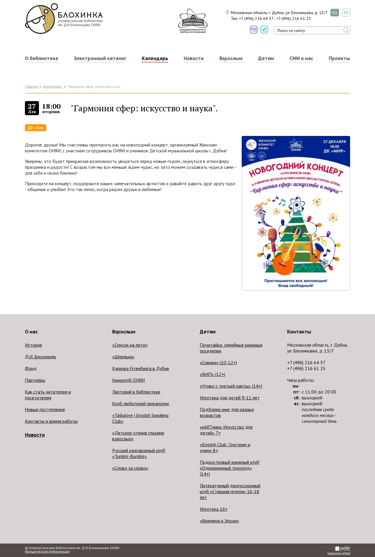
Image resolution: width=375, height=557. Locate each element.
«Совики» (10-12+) (218, 362)
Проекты (339, 58)
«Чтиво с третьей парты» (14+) (231, 386)
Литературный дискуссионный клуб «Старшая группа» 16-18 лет (230, 491)
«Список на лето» (130, 345)
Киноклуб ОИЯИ (128, 380)
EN (346, 12)
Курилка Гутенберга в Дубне (140, 368)
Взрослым (231, 58)
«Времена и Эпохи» (219, 521)
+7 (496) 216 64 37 (256, 18)
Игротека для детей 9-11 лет (230, 398)
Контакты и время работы (51, 421)
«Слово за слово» (130, 468)
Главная (31, 86)
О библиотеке (41, 58)
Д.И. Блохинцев (40, 357)
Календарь (155, 58)
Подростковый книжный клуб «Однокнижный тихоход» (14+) (229, 468)
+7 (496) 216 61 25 (293, 18)
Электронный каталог (100, 58)
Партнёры (35, 380)
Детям (266, 58)
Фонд (31, 368)
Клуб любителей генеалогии (140, 403)
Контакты (299, 332)
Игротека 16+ (214, 509)
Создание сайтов (339, 553)
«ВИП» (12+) (212, 374)
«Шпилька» (123, 357)
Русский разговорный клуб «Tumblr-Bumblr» (138, 453)
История (33, 345)
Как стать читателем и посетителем (48, 395)
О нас (31, 332)
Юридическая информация (47, 551)
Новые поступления (45, 409)
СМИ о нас (301, 58)
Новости (194, 58)
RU (334, 12)
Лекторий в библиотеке (136, 392)
